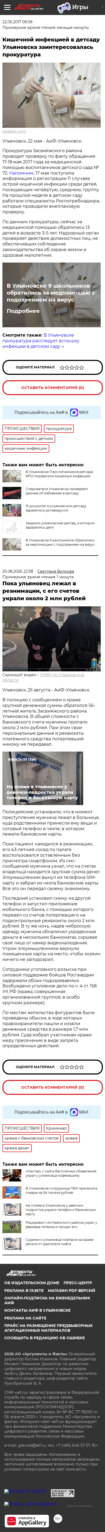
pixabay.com (14, 131)
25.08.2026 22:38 (17, 571)
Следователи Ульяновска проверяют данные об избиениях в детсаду (57, 491)
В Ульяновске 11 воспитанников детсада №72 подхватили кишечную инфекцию (59, 474)
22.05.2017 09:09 (17, 22)
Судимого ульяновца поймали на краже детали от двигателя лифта (59, 1242)
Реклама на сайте (25, 1318)
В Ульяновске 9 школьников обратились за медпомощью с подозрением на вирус (51, 293)
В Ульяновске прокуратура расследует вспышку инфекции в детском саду (40, 341)
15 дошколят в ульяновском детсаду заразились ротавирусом (56, 508)
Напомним (21, 173)
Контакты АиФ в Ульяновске (37, 1310)
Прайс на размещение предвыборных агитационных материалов (48, 1328)
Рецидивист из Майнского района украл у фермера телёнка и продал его (61, 1225)
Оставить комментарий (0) (52, 387)
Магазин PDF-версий (71, 1290)
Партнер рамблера (79, 1505)
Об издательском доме (31, 1282)
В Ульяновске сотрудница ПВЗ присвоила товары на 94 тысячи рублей (61, 1190)
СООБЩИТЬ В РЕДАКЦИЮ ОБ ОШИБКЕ (44, 1337)
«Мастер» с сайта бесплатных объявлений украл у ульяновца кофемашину (61, 1173)
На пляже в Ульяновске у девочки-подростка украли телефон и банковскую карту (61, 1209)
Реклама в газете (24, 1290)
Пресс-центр (78, 1282)
